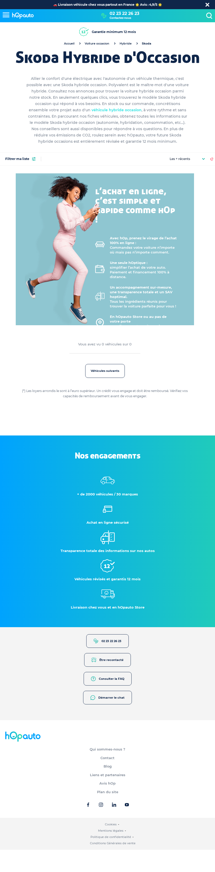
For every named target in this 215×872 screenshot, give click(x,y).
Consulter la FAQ (111, 679)
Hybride (126, 43)
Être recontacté (111, 660)
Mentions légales (110, 830)
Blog (108, 766)
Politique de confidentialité (110, 837)
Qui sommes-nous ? (107, 749)
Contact (107, 758)
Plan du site (107, 792)
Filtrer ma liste (17, 159)
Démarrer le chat (111, 697)
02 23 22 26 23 (124, 13)
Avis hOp (107, 783)
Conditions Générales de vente (113, 843)
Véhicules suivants (105, 371)
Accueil (69, 43)
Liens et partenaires (107, 775)
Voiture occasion (97, 43)
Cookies (111, 824)
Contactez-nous (120, 18)
